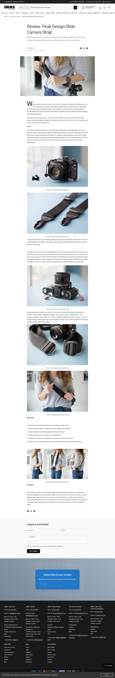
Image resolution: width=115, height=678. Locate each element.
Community (50, 657)
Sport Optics (29, 654)
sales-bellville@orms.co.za (31, 614)
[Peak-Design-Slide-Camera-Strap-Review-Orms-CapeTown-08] (57, 480)
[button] (109, 7)
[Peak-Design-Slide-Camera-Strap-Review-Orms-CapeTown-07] (57, 393)
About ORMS (51, 647)
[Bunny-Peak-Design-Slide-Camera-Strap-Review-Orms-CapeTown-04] (57, 188)
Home (7, 16)
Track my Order (8, 654)
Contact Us (7, 650)
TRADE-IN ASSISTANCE (78, 1)
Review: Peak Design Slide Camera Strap (32, 16)
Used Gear (29, 659)
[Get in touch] (104, 7)
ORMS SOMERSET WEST (56, 639)
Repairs (6, 657)
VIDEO (17, 13)
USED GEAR (65, 13)
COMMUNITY (96, 13)
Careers (49, 652)
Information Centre (9, 647)
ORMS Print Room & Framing (78, 636)
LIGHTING (24, 13)
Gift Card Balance (9, 652)
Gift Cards (28, 662)
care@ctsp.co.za (100, 615)
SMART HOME (50, 13)
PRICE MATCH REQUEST (94, 1)
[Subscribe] (74, 584)
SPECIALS (4, 13)
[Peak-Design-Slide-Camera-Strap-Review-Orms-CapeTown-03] (57, 308)
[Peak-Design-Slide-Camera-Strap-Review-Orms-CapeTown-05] (57, 346)
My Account (108, 1)
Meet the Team (51, 654)
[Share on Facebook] (81, 48)
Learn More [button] (54, 675)
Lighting (28, 652)
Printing (49, 659)
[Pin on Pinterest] (87, 48)
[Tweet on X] (84, 48)
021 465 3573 (12, 609)
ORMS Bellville (38, 640)
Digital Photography (15, 16)
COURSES (111, 13)
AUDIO (31, 13)
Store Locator (51, 650)
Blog (5, 662)
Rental (6, 659)
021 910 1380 (34, 609)
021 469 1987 (77, 609)
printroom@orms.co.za (81, 613)
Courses (49, 662)
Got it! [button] (107, 675)
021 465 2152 (99, 611)
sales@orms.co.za (15, 613)
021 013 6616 (55, 609)
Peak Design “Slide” (45, 118)
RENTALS (74, 13)
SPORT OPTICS (39, 13)
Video (27, 650)
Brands (28, 657)
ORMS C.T (15, 640)
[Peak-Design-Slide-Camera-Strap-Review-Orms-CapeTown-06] (57, 215)
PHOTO (11, 13)
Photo (27, 647)
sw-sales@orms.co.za (59, 613)
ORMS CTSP (102, 637)
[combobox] (54, 7)
